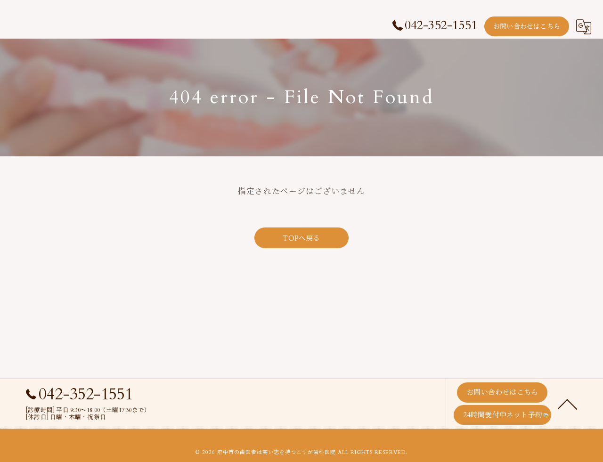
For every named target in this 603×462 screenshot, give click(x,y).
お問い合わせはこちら (526, 26)
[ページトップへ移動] (567, 403)
